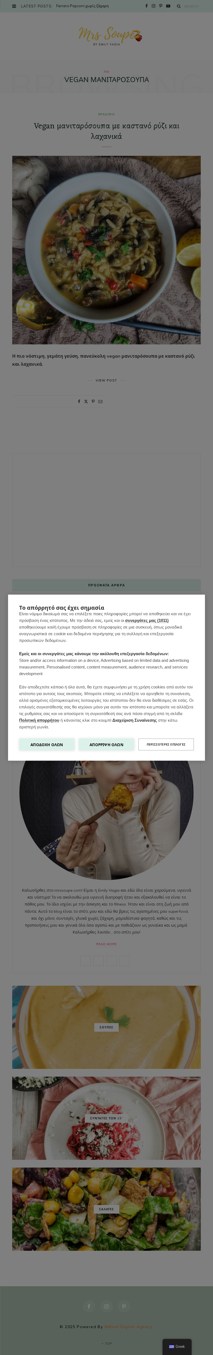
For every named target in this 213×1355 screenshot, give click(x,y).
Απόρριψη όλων (106, 744)
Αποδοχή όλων (47, 744)
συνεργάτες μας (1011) (147, 620)
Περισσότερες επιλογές (166, 744)
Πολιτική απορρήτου (39, 720)
